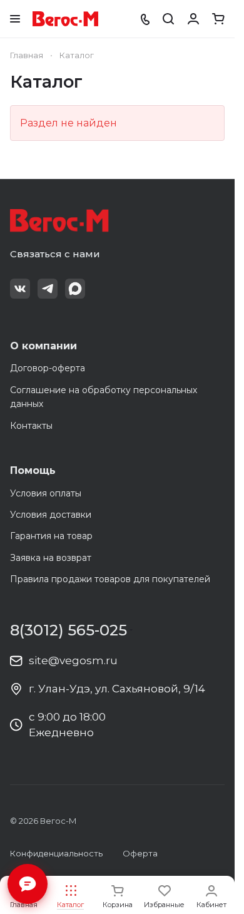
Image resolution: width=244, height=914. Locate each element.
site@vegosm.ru (73, 660)
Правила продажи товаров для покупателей (110, 579)
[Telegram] (48, 289)
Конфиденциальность (56, 853)
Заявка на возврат (50, 557)
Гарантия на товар (51, 536)
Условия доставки (50, 514)
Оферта (140, 853)
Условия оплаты (45, 493)
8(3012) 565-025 (68, 630)
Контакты (31, 425)
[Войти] (193, 19)
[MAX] (75, 289)
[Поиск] (168, 19)
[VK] (20, 289)
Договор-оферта (47, 368)
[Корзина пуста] (218, 19)
